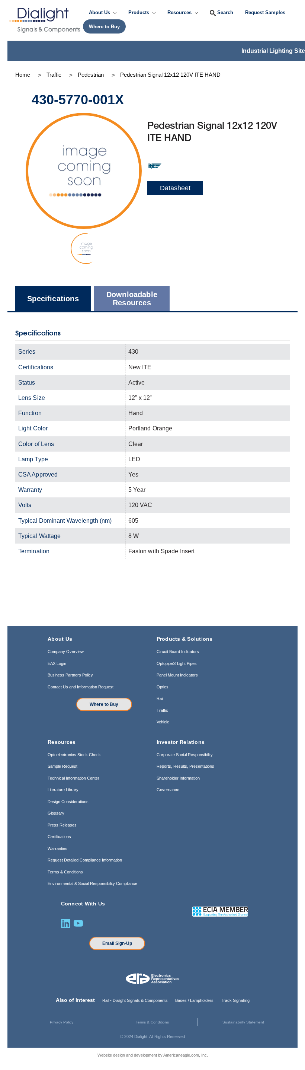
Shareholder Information (178, 778)
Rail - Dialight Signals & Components (135, 1000)
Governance (168, 789)
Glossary (56, 813)
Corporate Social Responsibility (185, 754)
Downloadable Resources (131, 298)
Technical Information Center (73, 778)
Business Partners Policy (70, 675)
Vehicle (163, 722)
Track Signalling (235, 1000)
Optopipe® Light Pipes (177, 663)
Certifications (59, 836)
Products (139, 12)
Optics (162, 687)
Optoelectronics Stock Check (74, 754)
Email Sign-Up (117, 943)
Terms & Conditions (65, 872)
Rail (160, 698)
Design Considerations (68, 801)
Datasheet (175, 188)
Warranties (57, 848)
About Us (100, 12)
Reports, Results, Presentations (185, 766)
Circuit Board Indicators (178, 651)
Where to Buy (104, 704)
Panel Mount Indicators (177, 675)
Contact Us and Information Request (80, 687)
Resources (180, 12)
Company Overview (66, 651)
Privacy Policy (61, 1022)
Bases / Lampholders (194, 1000)
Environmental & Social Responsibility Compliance (92, 883)
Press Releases (62, 825)
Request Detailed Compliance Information (85, 860)
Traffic (162, 710)
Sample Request (62, 766)
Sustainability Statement (243, 1022)
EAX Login (57, 663)
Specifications (53, 298)
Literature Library (63, 789)
